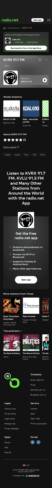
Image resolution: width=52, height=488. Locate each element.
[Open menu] (48, 20)
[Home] (4, 28)
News (7, 66)
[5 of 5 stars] (21, 140)
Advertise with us (38, 390)
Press (33, 385)
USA (34, 155)
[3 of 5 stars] (13, 140)
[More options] (47, 60)
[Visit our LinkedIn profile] (32, 442)
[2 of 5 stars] (9, 140)
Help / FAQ (35, 419)
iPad (6, 448)
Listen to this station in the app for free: (22, 35)
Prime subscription (39, 424)
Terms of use (10, 409)
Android (7, 453)
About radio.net (37, 380)
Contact (34, 409)
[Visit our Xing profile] (38, 442)
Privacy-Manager (11, 429)
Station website (9, 147)
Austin (17, 155)
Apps (33, 414)
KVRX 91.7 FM (26, 82)
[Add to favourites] (40, 60)
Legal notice (9, 419)
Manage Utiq (9, 424)
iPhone (7, 443)
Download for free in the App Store (26, 48)
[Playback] (45, 80)
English (7, 155)
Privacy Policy (10, 414)
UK (27, 465)
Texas (26, 155)
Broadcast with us (38, 395)
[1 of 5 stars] (5, 140)
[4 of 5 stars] (17, 140)
